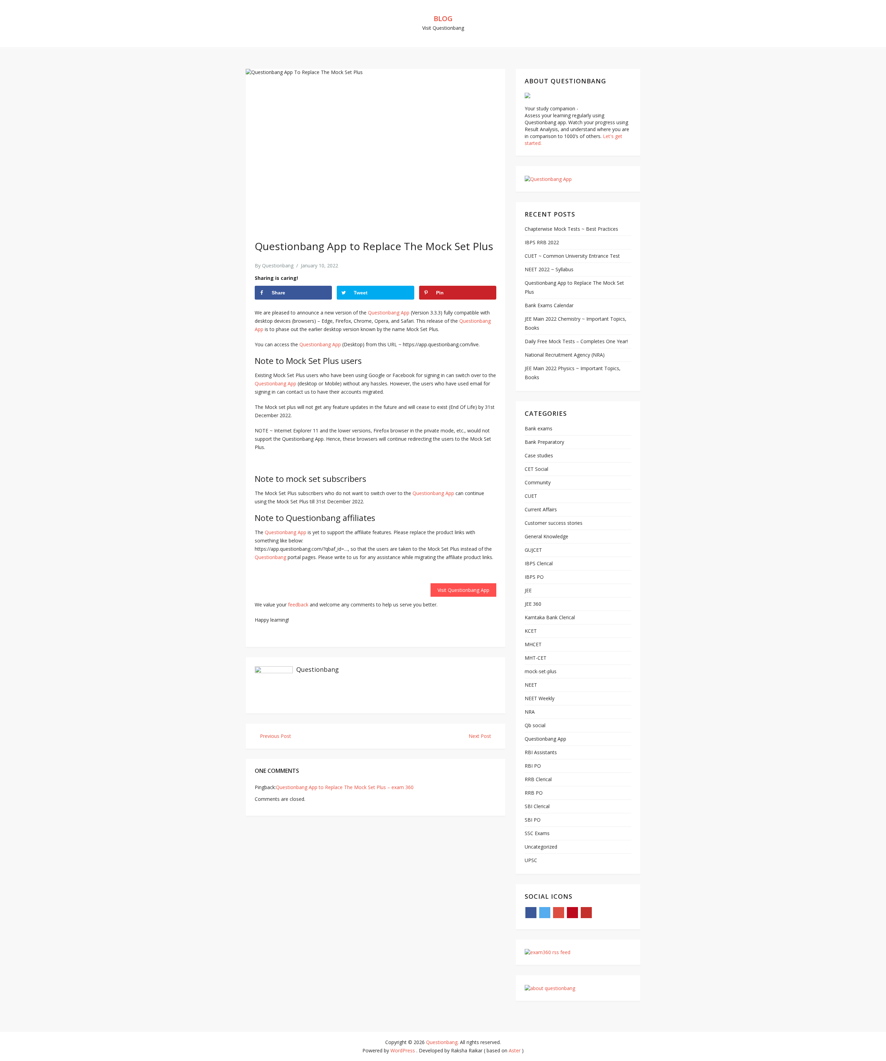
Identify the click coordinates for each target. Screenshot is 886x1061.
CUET (531, 496)
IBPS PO (534, 577)
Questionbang (277, 265)
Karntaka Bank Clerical (550, 617)
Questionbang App (388, 312)
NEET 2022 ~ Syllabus (549, 269)
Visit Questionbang (443, 28)
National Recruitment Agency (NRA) (565, 354)
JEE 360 (533, 604)
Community (538, 482)
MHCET (533, 644)
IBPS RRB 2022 (542, 242)
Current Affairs (541, 509)
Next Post (480, 736)
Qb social (535, 725)
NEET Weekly (539, 698)
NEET (531, 685)
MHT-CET (535, 658)
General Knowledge (546, 536)
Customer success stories (553, 523)
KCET (531, 631)
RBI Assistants (541, 752)
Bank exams (538, 428)
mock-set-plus (541, 671)
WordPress (402, 1050)
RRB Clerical (538, 779)
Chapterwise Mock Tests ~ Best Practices (571, 229)
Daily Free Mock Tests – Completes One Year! (576, 341)
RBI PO (533, 765)
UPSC (531, 860)
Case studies (539, 455)
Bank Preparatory (544, 442)
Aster (515, 1050)
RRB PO (534, 792)
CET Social (536, 469)
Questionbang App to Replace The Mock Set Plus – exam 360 (345, 787)
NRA (530, 711)
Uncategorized (541, 846)
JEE (528, 590)
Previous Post (275, 736)
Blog (443, 18)
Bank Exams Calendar (549, 305)
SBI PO (533, 819)
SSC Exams (537, 833)
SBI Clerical (537, 806)
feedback (298, 604)
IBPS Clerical (539, 563)
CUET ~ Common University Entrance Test (572, 256)
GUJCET (533, 550)
